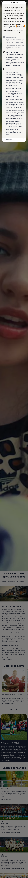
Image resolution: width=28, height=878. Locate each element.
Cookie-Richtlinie (20, 26)
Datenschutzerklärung (14, 27)
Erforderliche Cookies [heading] (11, 37)
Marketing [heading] (8, 69)
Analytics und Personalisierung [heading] (13, 52)
